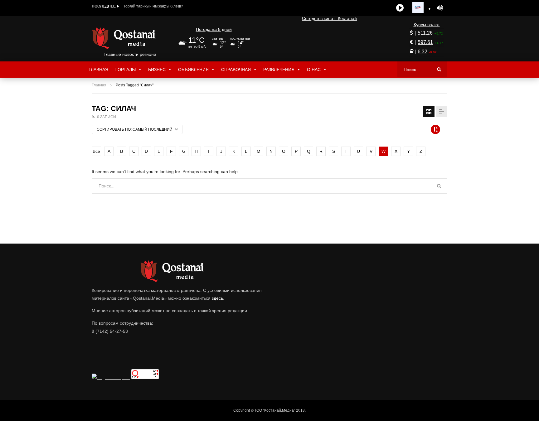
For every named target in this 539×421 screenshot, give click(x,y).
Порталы (125, 69)
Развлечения (278, 69)
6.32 (422, 51)
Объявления (193, 69)
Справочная (236, 69)
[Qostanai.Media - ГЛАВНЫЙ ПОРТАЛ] (130, 38)
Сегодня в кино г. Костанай (329, 18)
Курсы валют (427, 24)
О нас (314, 69)
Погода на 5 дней (214, 29)
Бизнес (157, 69)
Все (96, 151)
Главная (98, 69)
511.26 (425, 33)
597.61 (425, 42)
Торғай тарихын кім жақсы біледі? (153, 6)
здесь (217, 298)
